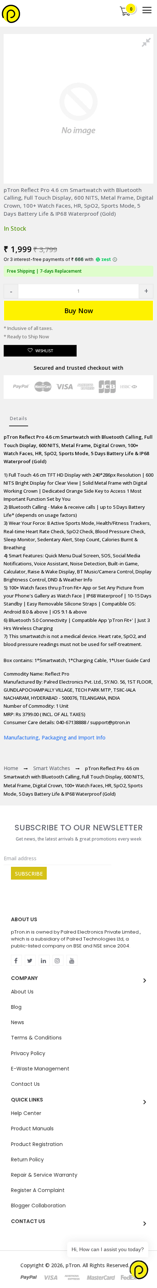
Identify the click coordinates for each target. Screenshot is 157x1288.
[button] (11, 291)
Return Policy (27, 1159)
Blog (16, 1007)
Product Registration (37, 1144)
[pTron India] (11, 14)
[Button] (147, 10)
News (17, 1022)
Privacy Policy (28, 1053)
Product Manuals (32, 1128)
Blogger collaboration (38, 1205)
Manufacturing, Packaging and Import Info (55, 737)
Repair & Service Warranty (44, 1175)
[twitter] (30, 960)
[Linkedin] (44, 960)
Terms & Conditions (36, 1037)
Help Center (26, 1113)
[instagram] (58, 960)
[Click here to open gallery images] (147, 43)
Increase (146, 291)
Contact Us (25, 1084)
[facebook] (16, 960)
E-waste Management (40, 1068)
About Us (22, 991)
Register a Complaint (38, 1190)
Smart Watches (51, 768)
